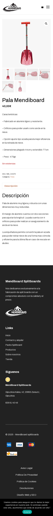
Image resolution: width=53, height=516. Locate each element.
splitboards (33, 434)
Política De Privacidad (26, 475)
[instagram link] (7, 379)
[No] (49, 507)
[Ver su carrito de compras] (42, 7)
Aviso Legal (26, 468)
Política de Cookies (26, 481)
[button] (46, 23)
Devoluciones (27, 488)
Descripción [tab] (11, 186)
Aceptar (27, 512)
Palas (12, 177)
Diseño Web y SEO (26, 495)
